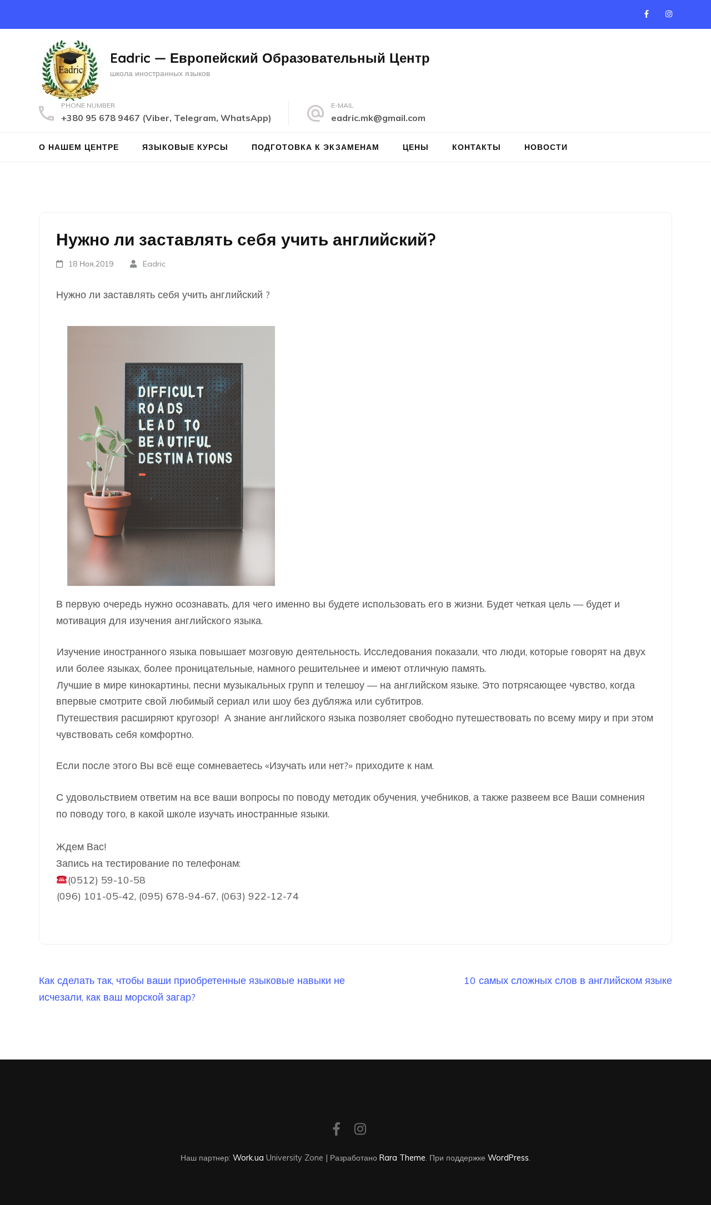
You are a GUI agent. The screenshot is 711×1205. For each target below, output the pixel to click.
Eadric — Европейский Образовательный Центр (270, 57)
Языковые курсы (185, 147)
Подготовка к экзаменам (315, 147)
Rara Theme (402, 1157)
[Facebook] (646, 14)
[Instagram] (668, 14)
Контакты (476, 147)
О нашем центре (79, 147)
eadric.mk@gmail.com (378, 117)
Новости (546, 147)
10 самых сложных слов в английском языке (568, 980)
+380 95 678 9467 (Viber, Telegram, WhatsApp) (166, 117)
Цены (416, 147)
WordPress (508, 1157)
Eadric (154, 264)
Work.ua (248, 1157)
